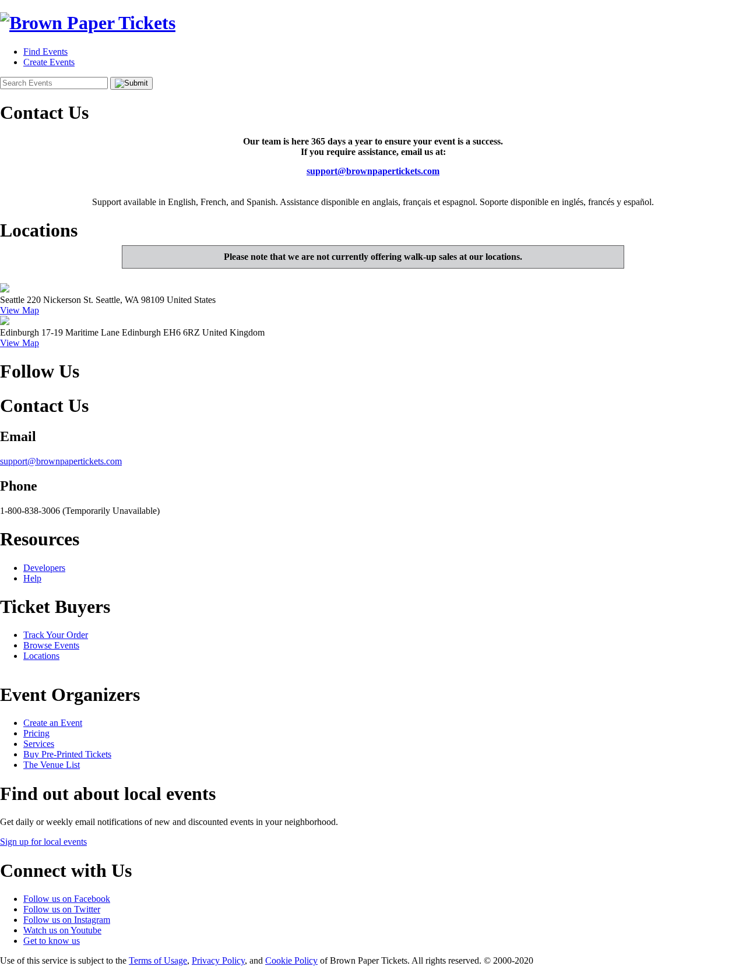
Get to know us (51, 941)
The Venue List (51, 765)
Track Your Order (55, 635)
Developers (44, 568)
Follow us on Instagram (66, 920)
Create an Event (52, 723)
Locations (41, 656)
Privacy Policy (218, 960)
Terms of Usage (158, 960)
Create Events (49, 62)
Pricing (36, 733)
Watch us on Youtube (62, 930)
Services (38, 744)
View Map (19, 310)
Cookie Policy (291, 960)
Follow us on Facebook (66, 899)
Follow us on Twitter (61, 909)
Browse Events (51, 645)
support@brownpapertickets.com (373, 171)
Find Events (45, 52)
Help (32, 578)
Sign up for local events (43, 842)
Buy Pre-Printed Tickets (67, 754)
